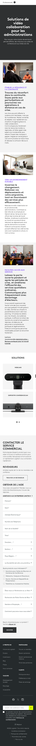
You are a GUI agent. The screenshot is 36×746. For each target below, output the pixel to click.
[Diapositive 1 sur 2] (17, 422)
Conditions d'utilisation (18, 731)
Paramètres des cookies (19, 736)
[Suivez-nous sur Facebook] (13, 699)
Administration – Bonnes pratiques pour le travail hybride (17, 341)
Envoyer (10, 630)
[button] (9, 2)
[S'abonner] (31, 708)
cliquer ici (12, 624)
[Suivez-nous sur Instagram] (23, 699)
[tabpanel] (18, 390)
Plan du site (18, 739)
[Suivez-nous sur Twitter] (18, 699)
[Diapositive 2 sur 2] (19, 422)
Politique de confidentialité (19, 734)
